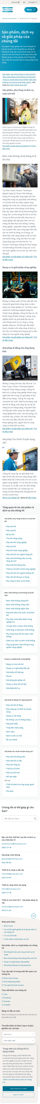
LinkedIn (7, 1005)
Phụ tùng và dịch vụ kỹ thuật (18, 581)
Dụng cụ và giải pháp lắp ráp (17, 668)
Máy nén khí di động (14, 705)
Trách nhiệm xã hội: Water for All (16, 939)
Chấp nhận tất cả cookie (18, 1089)
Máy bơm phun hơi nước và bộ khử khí (20, 613)
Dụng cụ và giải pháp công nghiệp (15, 79)
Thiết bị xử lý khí (13, 768)
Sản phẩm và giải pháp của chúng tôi (16, 146)
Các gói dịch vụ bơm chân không (19, 626)
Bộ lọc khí (10, 534)
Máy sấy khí (11, 530)
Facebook (7, 998)
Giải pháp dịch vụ (13, 688)
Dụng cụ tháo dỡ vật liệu (16, 684)
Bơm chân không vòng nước (17, 604)
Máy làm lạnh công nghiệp (17, 550)
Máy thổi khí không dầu (16, 565)
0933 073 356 (6, 910)
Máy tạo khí (11, 546)
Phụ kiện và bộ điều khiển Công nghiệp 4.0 (19, 620)
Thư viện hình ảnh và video (14, 985)
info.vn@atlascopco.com (11, 889)
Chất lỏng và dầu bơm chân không (20, 630)
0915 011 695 (6, 877)
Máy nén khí (11, 526)
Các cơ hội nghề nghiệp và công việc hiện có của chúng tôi (20, 930)
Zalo (5, 994)
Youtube (7, 1001)
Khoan (9, 676)
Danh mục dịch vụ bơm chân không (20, 640)
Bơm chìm (10, 731)
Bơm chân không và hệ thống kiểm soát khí (20, 958)
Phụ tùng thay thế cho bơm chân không (19, 635)
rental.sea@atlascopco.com (12, 906)
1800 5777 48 (6, 847)
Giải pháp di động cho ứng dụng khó (17, 965)
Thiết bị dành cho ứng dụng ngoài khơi (20, 785)
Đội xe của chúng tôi (10, 497)
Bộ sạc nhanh (11, 739)
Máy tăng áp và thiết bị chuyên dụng (18, 710)
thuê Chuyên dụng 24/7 (18, 85)
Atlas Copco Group (11, 978)
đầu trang (32, 497)
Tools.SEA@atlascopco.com (12, 874)
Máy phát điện (12, 723)
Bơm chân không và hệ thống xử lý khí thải (19, 77)
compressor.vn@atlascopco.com (14, 844)
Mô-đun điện (11, 776)
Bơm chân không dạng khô (17, 600)
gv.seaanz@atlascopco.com (12, 859)
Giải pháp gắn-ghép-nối (15, 680)
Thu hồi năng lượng (14, 538)
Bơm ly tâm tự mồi (14, 735)
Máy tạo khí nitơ (13, 772)
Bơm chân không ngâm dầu (17, 608)
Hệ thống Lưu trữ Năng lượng (18, 719)
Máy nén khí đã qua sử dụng (17, 577)
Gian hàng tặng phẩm (12, 981)
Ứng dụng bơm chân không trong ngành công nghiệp (20, 645)
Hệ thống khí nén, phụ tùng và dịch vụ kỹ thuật (19, 953)
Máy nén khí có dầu (14, 760)
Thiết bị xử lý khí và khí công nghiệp (20, 569)
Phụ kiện (9, 791)
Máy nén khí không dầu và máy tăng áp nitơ (19, 559)
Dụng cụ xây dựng (13, 715)
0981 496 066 (6, 862)
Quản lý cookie (18, 1095)
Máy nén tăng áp (13, 764)
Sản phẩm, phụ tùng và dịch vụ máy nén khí (18, 74)
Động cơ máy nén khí (14, 664)
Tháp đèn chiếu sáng (14, 727)
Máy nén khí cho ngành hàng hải (19, 554)
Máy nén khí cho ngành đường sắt (20, 573)
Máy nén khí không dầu (15, 756)
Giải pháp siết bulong (14, 672)
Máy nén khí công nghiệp (16, 542)
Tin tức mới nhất (10, 935)
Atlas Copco (8, 926)
